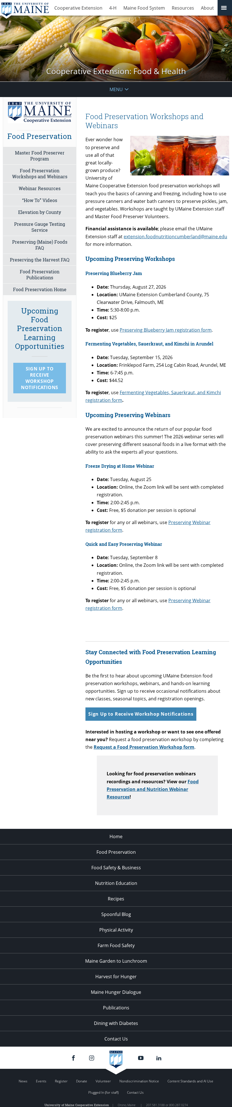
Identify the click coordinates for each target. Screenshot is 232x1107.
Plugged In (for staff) (103, 1092)
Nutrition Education (116, 883)
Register (61, 1081)
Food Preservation (116, 852)
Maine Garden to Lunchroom (116, 961)
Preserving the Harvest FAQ (39, 260)
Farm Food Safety (116, 945)
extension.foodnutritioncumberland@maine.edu (175, 236)
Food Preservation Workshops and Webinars (39, 173)
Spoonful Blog (116, 914)
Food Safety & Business (116, 867)
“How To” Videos (39, 200)
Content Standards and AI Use (190, 1081)
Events (41, 1081)
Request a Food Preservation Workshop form (144, 747)
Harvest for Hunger (116, 976)
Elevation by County (39, 212)
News (23, 1081)
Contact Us (116, 1039)
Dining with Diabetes (116, 1023)
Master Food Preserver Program (40, 156)
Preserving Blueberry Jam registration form (166, 330)
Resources (183, 8)
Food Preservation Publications (39, 274)
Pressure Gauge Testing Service (39, 227)
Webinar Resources (40, 188)
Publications (116, 1008)
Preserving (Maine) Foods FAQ (39, 245)
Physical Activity (116, 930)
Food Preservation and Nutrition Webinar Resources (153, 789)
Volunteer (103, 1081)
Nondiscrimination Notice (139, 1081)
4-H (113, 8)
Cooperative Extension (78, 8)
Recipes (116, 899)
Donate (81, 1081)
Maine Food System (144, 8)
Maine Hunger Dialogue (116, 992)
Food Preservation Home (39, 289)
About (207, 8)
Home (116, 836)
